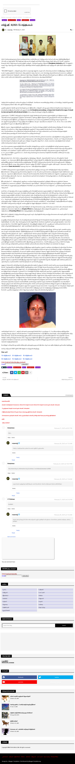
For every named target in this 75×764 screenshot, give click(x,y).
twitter (57, 677)
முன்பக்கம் (5, 756)
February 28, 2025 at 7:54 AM (63, 479)
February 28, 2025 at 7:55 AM (63, 515)
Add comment (11, 536)
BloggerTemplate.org (35, 761)
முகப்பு (4, 589)
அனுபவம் (4, 20)
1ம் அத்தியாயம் (6, 355)
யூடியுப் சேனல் (6, 610)
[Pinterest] (23, 372)
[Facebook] (11, 372)
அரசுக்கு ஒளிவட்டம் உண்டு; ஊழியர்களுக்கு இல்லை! (22, 704)
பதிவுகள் (41, 589)
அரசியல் (5, 598)
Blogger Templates (14, 761)
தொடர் (18, 20)
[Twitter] (15, 372)
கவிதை (41, 604)
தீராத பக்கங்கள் (11, 20)
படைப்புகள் (42, 592)
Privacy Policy (54, 756)
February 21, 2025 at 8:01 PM (63, 428)
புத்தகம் (5, 601)
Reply (9, 437)
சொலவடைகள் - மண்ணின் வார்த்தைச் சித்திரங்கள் (22, 729)
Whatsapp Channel (55, 682)
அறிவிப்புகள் (6, 607)
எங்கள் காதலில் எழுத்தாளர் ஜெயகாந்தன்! (20, 696)
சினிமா (41, 595)
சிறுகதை (5, 604)
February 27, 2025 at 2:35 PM (63, 499)
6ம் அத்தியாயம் (27, 359)
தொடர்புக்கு (42, 607)
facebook (20, 677)
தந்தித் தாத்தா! (14, 721)
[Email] (26, 372)
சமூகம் (41, 601)
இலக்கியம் (5, 595)
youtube (20, 682)
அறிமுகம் (5, 592)
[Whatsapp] (19, 372)
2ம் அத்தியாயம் (16, 355)
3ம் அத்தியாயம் (27, 355)
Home (3, 17)
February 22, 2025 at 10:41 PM (62, 464)
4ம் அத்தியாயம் (11, 359)
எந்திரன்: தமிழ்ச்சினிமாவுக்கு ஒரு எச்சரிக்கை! (21, 713)
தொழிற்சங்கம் (25, 20)
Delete (13, 437)
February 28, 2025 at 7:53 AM (63, 443)
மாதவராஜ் (8, 17)
